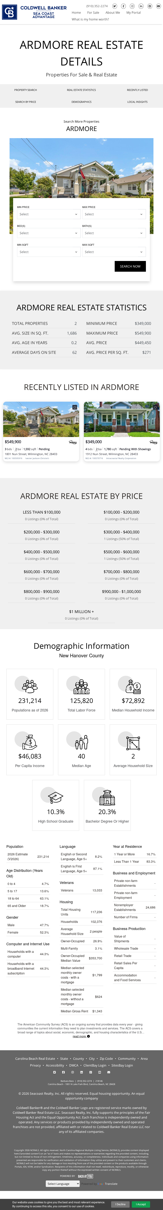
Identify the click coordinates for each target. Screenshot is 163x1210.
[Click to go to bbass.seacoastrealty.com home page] (34, 11)
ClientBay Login (94, 1065)
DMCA (73, 1065)
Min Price (23, 207)
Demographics (81, 102)
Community (127, 1058)
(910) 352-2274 (97, 6)
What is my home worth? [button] (90, 19)
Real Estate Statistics (81, 90)
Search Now (130, 266)
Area (144, 1058)
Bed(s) (21, 225)
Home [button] (76, 12)
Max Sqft (88, 244)
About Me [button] (113, 12)
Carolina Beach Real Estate (35, 1058)
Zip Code (106, 1058)
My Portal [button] (133, 12)
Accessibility (55, 1065)
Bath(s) (87, 225)
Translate (111, 1184)
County (78, 1058)
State (64, 1058)
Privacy (35, 1065)
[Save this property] (75, 407)
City (92, 1058)
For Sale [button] (93, 12)
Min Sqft (22, 244)
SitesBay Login (122, 1065)
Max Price (88, 207)
